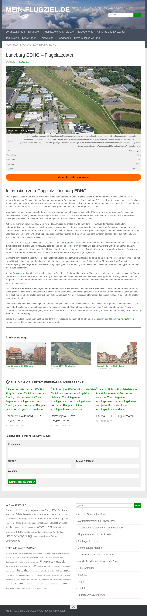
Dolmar (50, 557)
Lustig (64, 523)
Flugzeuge (22, 518)
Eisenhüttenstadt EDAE (14, 562)
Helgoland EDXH (34, 571)
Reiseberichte (85, 31)
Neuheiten (34, 31)
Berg (27, 510)
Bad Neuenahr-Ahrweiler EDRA (16, 553)
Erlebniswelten (24, 514)
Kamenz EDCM (15, 575)
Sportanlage (58, 532)
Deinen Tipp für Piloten (119, 319)
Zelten (54, 536)
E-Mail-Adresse (85, 461)
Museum (15, 527)
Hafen (67, 519)
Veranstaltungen (15, 31)
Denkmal (62, 510)
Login (81, 581)
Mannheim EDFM (57, 579)
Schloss (18, 531)
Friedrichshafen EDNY (13, 566)
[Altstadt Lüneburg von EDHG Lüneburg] (27, 353)
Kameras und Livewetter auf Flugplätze (101, 527)
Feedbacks (64, 37)
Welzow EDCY (41, 588)
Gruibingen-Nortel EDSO (44, 566)
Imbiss (19, 522)
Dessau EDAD (43, 557)
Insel (40, 523)
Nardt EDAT (27, 584)
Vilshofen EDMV (30, 588)
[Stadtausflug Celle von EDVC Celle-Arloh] (118, 353)
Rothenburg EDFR (61, 584)
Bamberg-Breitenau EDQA (34, 553)
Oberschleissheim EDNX (38, 584)
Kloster (46, 523)
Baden (9, 510)
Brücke (41, 510)
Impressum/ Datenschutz (91, 594)
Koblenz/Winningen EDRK (59, 575)
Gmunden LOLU (25, 566)
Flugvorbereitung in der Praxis (94, 534)
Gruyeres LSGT (56, 566)
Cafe (54, 510)
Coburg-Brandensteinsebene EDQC (27, 557)
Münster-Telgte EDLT (16, 584)
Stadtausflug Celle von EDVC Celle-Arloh (111, 366)
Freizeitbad (32, 519)
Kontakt (82, 588)
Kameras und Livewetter (111, 31)
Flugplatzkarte (19, 273)
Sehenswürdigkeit (35, 532)
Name (12, 461)
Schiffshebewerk (58, 528)
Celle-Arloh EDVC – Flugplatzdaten (63, 366)
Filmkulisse (11, 519)
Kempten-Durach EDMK (44, 575)
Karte (27, 242)
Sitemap (82, 574)
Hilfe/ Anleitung (86, 568)
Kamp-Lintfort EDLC (27, 575)
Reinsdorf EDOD (50, 584)
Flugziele (59, 561)
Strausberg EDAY (20, 588)
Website (12, 471)
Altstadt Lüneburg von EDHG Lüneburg (19, 366)
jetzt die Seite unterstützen (92, 514)
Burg (47, 510)
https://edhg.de (135, 151)
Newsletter (48, 37)
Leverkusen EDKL (36, 579)
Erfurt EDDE (25, 562)
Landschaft (55, 523)
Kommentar (15, 444)
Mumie (7, 527)
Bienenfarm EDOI (57, 553)
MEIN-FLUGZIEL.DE (38, 9)
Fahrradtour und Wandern (48, 514)
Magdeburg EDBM (47, 579)
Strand (41, 536)
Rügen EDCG (10, 588)
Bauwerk (19, 510)
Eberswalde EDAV (58, 557)
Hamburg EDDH (66, 566)
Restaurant (44, 527)
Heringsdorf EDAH (46, 571)
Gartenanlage (56, 518)
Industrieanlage (31, 523)
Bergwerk (34, 510)
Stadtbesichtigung (19, 536)
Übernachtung (13, 540)
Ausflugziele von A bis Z (58, 31)
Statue (35, 537)
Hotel (12, 523)
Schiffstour (9, 532)
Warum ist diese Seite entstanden (96, 554)
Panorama (26, 528)
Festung (66, 514)
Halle (7, 523)
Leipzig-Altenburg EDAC (23, 579)
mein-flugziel (20, 62)
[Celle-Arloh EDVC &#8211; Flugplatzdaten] (72, 353)
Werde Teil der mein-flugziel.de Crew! (98, 561)
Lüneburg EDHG (45, 44)
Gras (27, 44)
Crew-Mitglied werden (87, 37)
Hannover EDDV (10, 571)
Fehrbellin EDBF (34, 562)
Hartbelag (22, 570)
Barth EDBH (47, 553)
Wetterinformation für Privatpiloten (96, 521)
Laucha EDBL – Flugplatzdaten (115, 415)
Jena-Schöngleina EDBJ (60, 571)
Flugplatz (13, 44)
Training (47, 536)
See (25, 532)
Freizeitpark (42, 518)
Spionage (48, 532)
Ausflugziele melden (89, 541)
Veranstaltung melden (90, 547)
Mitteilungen (29, 37)
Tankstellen (12, 37)
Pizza (33, 528)
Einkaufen (10, 514)
